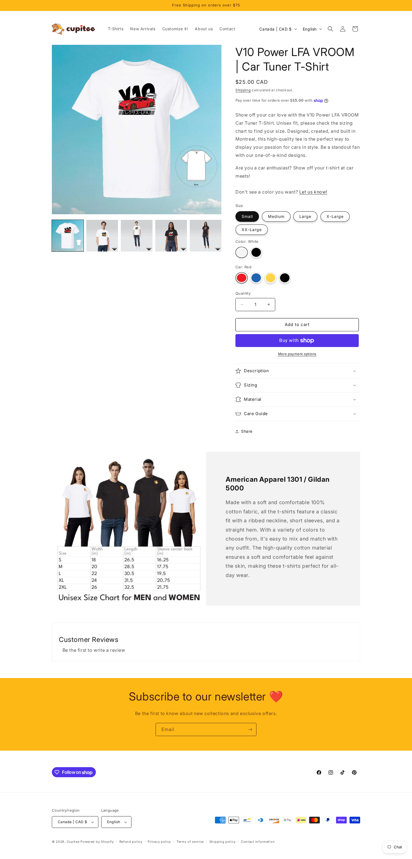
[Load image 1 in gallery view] (68, 236)
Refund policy (130, 842)
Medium (276, 216)
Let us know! (313, 192)
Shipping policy (222, 842)
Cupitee (73, 842)
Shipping (243, 90)
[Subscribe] (250, 729)
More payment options (297, 354)
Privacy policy (159, 842)
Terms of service (190, 842)
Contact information (258, 842)
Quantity (243, 293)
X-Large (335, 216)
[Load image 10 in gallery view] (136, 236)
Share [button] (247, 431)
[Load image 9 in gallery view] (102, 236)
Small (247, 216)
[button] (330, 29)
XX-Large (252, 229)
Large (305, 216)
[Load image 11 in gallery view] (171, 236)
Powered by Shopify (97, 842)
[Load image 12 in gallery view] (205, 236)
